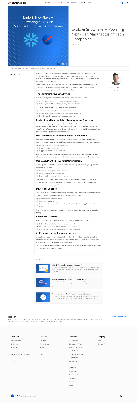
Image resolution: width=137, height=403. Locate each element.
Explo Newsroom (85, 3)
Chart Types (73, 361)
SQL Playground (74, 341)
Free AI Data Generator (76, 351)
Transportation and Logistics (20, 354)
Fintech (13, 361)
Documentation (74, 375)
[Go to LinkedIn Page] (121, 396)
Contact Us (101, 344)
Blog (99, 341)
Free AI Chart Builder (75, 347)
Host (41, 351)
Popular (47, 3)
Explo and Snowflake (53, 85)
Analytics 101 (58, 3)
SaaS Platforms (16, 341)
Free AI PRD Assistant (76, 354)
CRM (12, 358)
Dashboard (43, 341)
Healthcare (14, 351)
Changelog (72, 378)
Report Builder (44, 344)
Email (42, 354)
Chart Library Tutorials (76, 344)
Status (71, 385)
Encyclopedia (71, 3)
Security (71, 382)
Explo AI (42, 347)
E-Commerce (15, 344)
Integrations (73, 371)
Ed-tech (14, 347)
